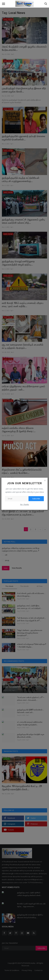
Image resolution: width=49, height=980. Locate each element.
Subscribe (36, 498)
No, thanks (24, 504)
